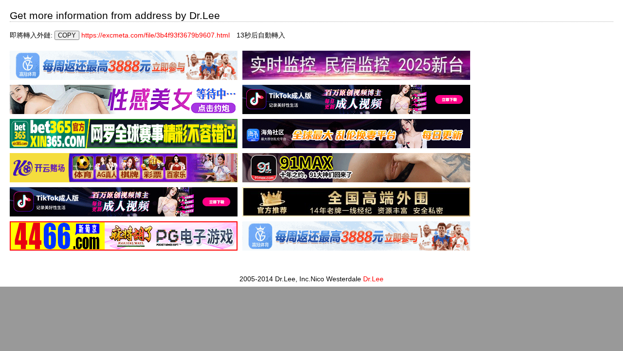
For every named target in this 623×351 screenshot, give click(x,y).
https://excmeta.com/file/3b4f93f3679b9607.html (155, 35)
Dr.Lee (373, 279)
